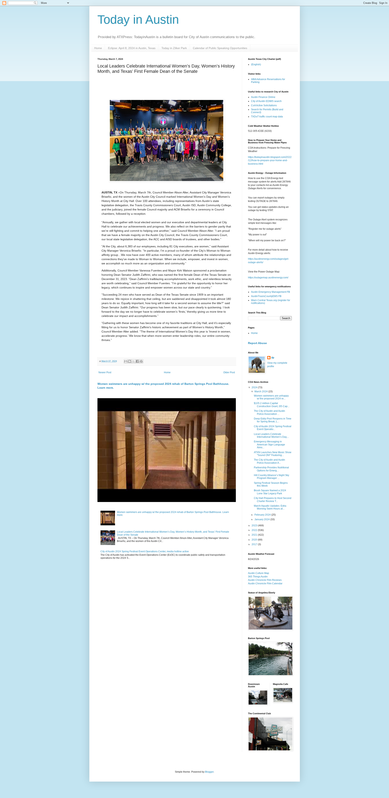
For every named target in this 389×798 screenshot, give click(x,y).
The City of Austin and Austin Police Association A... (269, 461)
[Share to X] (133, 361)
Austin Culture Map (258, 573)
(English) (256, 64)
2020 (255, 539)
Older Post (229, 372)
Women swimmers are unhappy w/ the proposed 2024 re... (271, 397)
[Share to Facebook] (137, 361)
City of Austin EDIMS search (266, 101)
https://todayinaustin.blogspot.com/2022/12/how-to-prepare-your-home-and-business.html (270, 160)
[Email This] (126, 361)
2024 (255, 387)
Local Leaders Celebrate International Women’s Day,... (271, 435)
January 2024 (262, 519)
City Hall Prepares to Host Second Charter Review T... (272, 499)
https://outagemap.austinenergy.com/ (268, 277)
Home (98, 48)
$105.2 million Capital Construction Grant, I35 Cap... (271, 405)
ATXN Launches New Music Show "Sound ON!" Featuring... (272, 454)
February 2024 (262, 514)
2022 (255, 530)
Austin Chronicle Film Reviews (265, 580)
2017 (255, 544)
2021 (255, 534)
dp (272, 357)
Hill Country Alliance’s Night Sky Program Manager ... (271, 476)
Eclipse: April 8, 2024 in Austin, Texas (131, 48)
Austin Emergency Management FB (270, 292)
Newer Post (104, 372)
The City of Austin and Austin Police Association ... (269, 412)
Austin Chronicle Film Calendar (265, 583)
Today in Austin (138, 19)
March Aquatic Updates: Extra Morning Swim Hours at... (270, 507)
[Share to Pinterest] (141, 361)
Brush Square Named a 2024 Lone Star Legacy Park (270, 492)
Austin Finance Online (263, 97)
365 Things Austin (258, 576)
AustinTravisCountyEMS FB (266, 296)
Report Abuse (257, 343)
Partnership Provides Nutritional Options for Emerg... (271, 469)
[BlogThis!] (130, 361)
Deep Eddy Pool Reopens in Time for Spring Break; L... (272, 420)
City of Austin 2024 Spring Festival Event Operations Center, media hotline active (144, 551)
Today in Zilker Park (174, 48)
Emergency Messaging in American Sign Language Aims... (269, 444)
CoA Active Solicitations (264, 105)
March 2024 (261, 391)
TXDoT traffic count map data (267, 116)
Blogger (209, 771)
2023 (255, 525)
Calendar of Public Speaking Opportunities (220, 48)
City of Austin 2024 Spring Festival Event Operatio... (272, 428)
